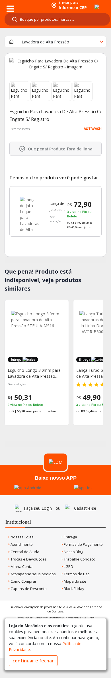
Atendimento (21, 544)
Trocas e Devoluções (28, 559)
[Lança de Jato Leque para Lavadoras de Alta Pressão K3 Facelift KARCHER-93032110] (29, 211)
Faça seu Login (38, 508)
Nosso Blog (73, 551)
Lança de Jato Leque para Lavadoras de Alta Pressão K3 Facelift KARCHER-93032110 (58, 207)
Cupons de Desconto (28, 588)
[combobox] (57, 19)
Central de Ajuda (24, 551)
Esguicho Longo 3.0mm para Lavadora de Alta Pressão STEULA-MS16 (34, 373)
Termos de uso (76, 573)
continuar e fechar (33, 661)
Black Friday (73, 588)
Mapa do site (74, 581)
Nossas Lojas (22, 537)
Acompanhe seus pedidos (33, 573)
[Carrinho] (92, 4)
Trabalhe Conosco (79, 559)
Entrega (70, 537)
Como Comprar (23, 581)
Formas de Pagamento (83, 544)
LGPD (68, 566)
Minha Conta (21, 566)
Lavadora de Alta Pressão (45, 42)
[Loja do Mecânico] (24, 5)
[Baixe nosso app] (27, 487)
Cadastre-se (85, 508)
